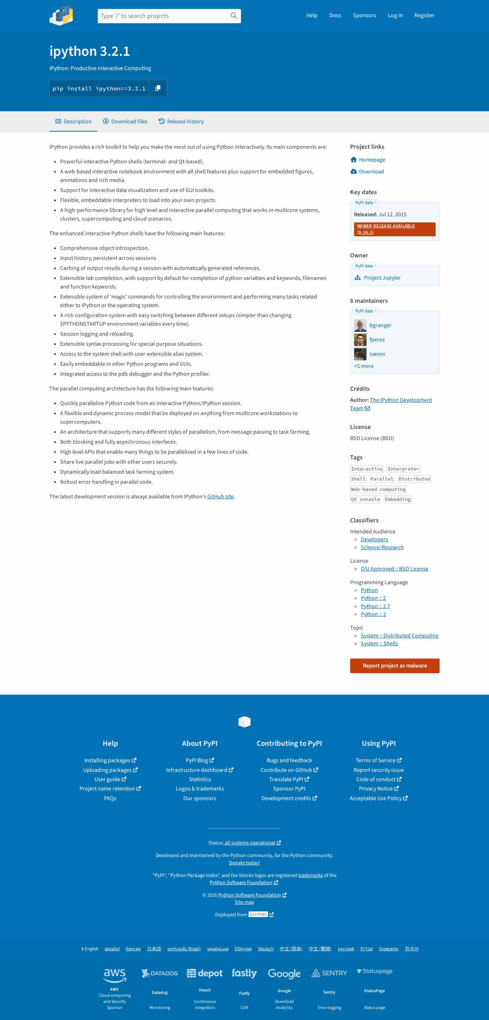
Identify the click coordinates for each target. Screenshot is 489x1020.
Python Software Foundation (241, 882)
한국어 (412, 949)
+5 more (364, 366)
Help (312, 15)
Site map (244, 902)
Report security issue (379, 770)
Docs (335, 15)
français (133, 949)
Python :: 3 (373, 614)
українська (217, 949)
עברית (366, 949)
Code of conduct (376, 779)
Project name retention (107, 789)
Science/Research (382, 547)
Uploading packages (107, 770)
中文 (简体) (291, 949)
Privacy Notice (376, 789)
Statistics (200, 779)
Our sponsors (199, 798)
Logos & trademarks (200, 789)
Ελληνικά (243, 949)
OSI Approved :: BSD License (395, 569)
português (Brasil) (184, 949)
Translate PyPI (286, 779)
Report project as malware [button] (395, 666)
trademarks (310, 875)
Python (369, 590)
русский (346, 949)
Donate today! (244, 863)
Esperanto (388, 949)
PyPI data (364, 202)
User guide (107, 779)
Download (371, 172)
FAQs (110, 798)
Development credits (286, 798)
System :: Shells (379, 643)
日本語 (154, 949)
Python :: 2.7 (375, 606)
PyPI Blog (197, 760)
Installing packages (107, 760)
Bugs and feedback (289, 760)
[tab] (73, 122)
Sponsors (364, 15)
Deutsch (265, 949)
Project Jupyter (382, 278)
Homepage (372, 160)
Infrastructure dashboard (196, 770)
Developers (374, 539)
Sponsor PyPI (289, 789)
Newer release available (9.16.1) (386, 229)
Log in (395, 15)
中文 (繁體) (320, 949)
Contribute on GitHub (286, 770)
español (112, 949)
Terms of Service (376, 760)
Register (424, 15)
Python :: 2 (373, 598)
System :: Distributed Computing (400, 636)
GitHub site (220, 497)
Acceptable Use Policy (376, 798)
